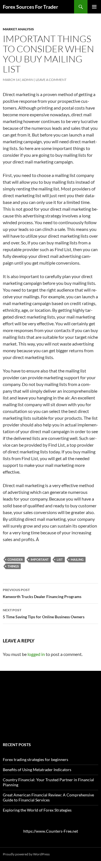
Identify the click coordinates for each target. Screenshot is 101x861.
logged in (36, 654)
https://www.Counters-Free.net (50, 831)
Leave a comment (51, 80)
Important (40, 559)
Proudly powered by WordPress (26, 854)
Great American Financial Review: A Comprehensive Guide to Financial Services (48, 797)
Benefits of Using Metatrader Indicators (37, 769)
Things (13, 566)
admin (27, 80)
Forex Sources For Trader (30, 7)
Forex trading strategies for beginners (35, 759)
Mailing (77, 559)
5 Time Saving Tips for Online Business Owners (43, 613)
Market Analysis (18, 29)
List (60, 559)
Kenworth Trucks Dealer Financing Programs (42, 593)
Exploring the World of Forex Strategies (37, 810)
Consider (15, 559)
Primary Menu (94, 6)
